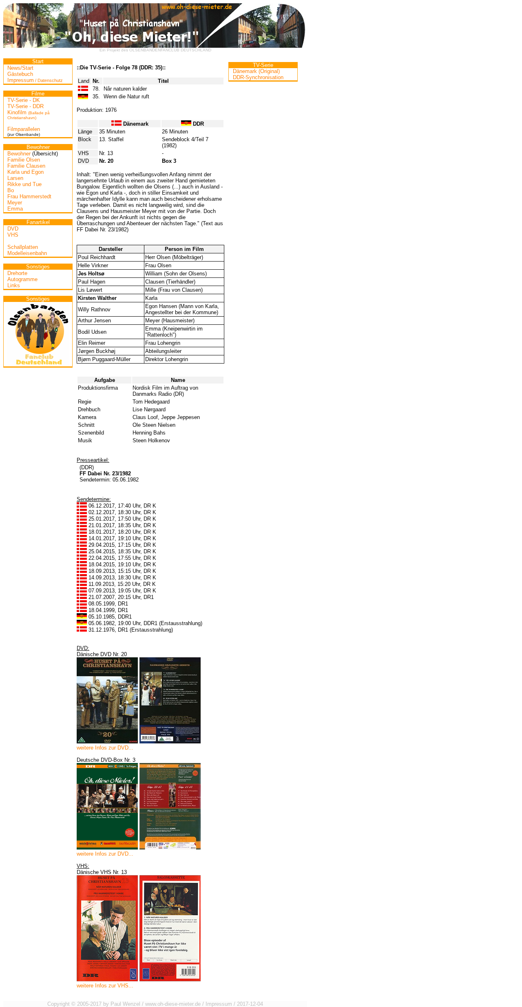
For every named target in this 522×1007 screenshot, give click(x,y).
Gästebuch (20, 74)
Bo (10, 190)
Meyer (14, 203)
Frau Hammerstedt (29, 196)
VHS (12, 235)
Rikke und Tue (24, 184)
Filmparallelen (23, 129)
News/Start (20, 68)
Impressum (35, 80)
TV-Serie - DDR (25, 106)
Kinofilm (28, 114)
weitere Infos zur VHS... (105, 986)
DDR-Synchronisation (258, 77)
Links (13, 285)
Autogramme (22, 279)
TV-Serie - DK (23, 100)
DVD (12, 229)
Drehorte (17, 273)
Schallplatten (22, 247)
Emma (15, 209)
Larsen (15, 178)
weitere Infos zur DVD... (105, 748)
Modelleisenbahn (27, 253)
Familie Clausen (26, 166)
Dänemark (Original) (256, 71)
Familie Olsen (23, 160)
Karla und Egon (25, 172)
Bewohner (19, 154)
